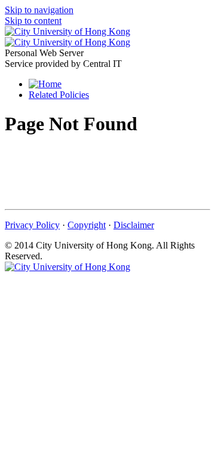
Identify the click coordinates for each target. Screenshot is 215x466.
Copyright (86, 225)
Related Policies (59, 95)
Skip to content (33, 21)
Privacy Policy (32, 225)
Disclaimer (133, 225)
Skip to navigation (39, 10)
